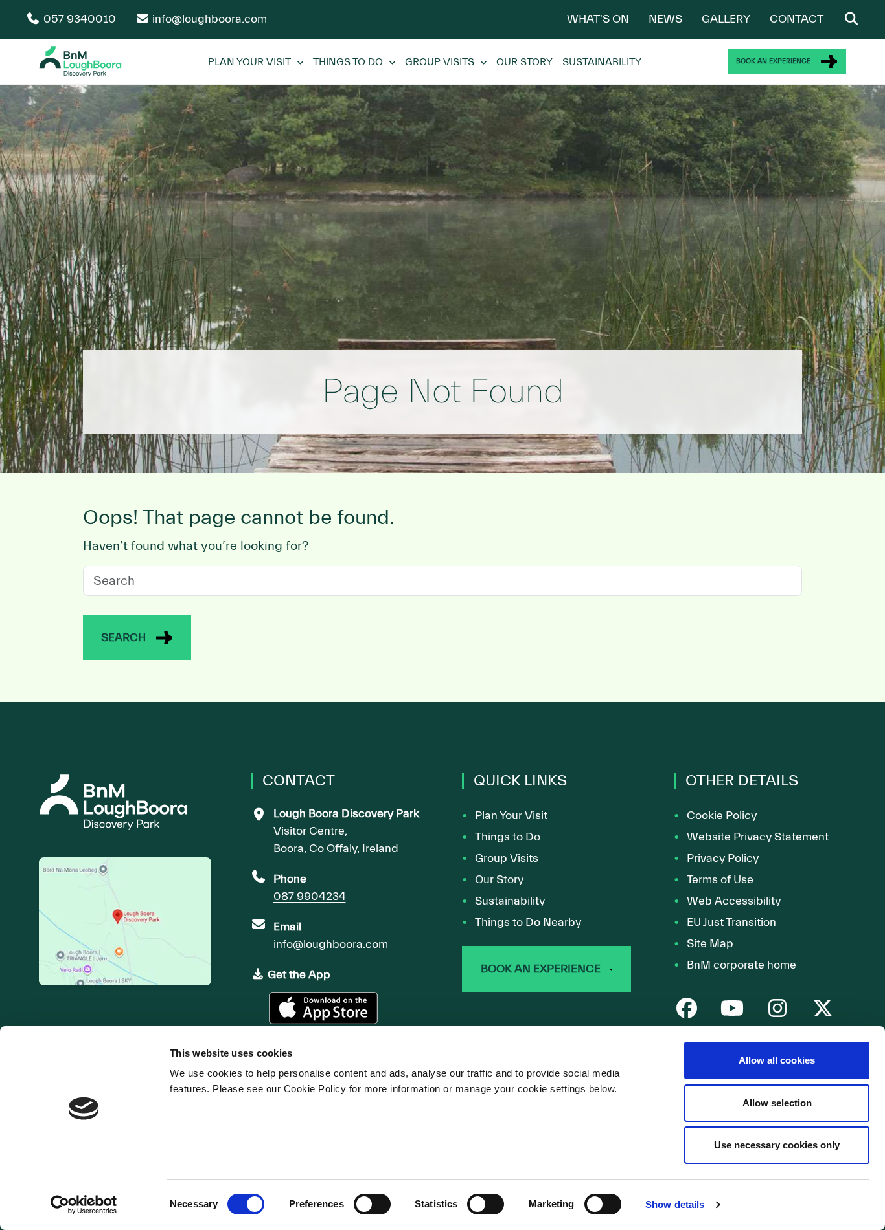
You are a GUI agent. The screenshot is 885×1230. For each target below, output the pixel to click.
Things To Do (348, 62)
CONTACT (796, 19)
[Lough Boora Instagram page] (777, 1009)
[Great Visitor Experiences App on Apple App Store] (325, 1013)
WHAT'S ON (598, 19)
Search (123, 637)
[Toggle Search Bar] (851, 19)
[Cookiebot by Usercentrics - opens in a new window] (84, 1204)
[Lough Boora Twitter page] (823, 1009)
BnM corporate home (741, 965)
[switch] (372, 1204)
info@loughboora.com (330, 944)
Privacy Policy (723, 858)
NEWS (665, 19)
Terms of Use (720, 879)
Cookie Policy (722, 815)
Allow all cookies (777, 1060)
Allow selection (777, 1102)
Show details (674, 1204)
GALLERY (726, 19)
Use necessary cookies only (777, 1144)
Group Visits (439, 62)
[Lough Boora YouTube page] (732, 1009)
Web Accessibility (734, 901)
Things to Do (507, 837)
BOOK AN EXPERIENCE (773, 61)
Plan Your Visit (249, 62)
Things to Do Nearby (528, 922)
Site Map (710, 943)
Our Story (524, 62)
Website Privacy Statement (758, 837)
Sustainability (601, 62)
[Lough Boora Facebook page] (687, 1009)
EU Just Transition (731, 922)
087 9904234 (309, 896)
